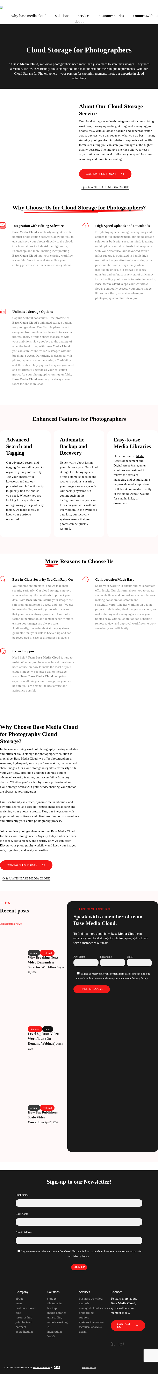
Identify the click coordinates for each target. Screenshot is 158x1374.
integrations (54, 1331)
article (12, 923)
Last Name (106, 956)
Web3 (51, 1336)
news (19, 923)
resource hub (24, 1317)
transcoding (54, 1317)
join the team (24, 1322)
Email (130, 956)
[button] (105, 174)
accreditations (24, 1331)
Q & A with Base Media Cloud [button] (105, 187)
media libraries (56, 1312)
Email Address (24, 1232)
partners (21, 1327)
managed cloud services (94, 1308)
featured (47, 952)
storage (52, 1298)
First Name (79, 956)
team (19, 1303)
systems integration (91, 1322)
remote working (57, 1322)
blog (18, 1312)
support (84, 1317)
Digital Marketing (41, 1367)
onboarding (86, 1312)
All (2, 923)
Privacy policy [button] (89, 1367)
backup (52, 1308)
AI (49, 1327)
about (19, 1298)
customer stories (26, 1308)
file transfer (54, 1303)
